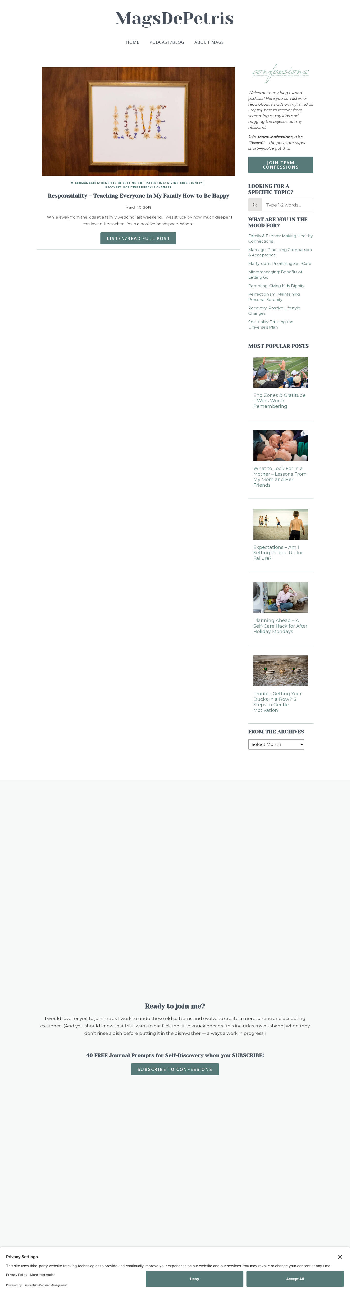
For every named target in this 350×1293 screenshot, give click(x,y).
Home (132, 42)
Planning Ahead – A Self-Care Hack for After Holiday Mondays (280, 626)
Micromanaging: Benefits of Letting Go (106, 183)
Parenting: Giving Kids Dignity (174, 183)
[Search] (255, 205)
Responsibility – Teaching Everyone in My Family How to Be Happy (138, 196)
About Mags (209, 42)
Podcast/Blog (167, 42)
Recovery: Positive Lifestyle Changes (138, 187)
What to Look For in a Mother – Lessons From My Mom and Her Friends (280, 477)
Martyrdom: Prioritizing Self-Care (279, 263)
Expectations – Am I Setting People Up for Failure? (278, 553)
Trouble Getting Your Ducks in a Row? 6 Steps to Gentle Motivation (277, 702)
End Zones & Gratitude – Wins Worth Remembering (279, 401)
